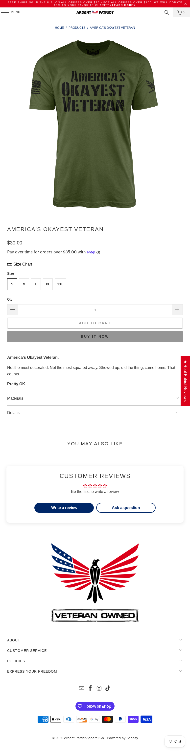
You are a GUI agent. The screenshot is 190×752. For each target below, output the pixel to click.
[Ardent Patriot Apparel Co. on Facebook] (90, 688)
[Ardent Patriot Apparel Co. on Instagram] (99, 688)
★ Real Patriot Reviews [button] (185, 381)
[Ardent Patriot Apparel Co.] (95, 12)
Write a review (64, 508)
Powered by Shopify (122, 738)
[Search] (166, 12)
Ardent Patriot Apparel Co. (84, 738)
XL (48, 284)
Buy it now (95, 336)
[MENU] (2, 12)
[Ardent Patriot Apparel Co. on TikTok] (108, 688)
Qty (9, 299)
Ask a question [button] (126, 508)
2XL (60, 284)
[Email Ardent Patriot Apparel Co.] (81, 688)
